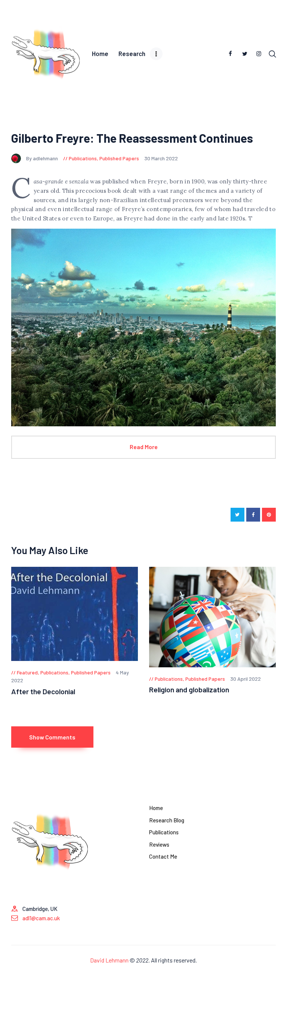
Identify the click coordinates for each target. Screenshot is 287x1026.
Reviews (159, 844)
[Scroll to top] (281, 1020)
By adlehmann (42, 158)
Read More (144, 446)
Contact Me (163, 856)
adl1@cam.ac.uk (41, 918)
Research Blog (166, 820)
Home (156, 807)
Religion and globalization (189, 689)
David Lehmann (109, 960)
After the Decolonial (43, 691)
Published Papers (119, 158)
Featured (27, 672)
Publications (83, 158)
